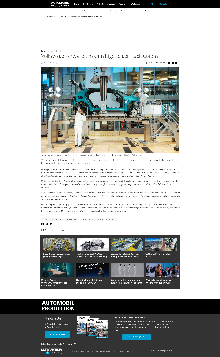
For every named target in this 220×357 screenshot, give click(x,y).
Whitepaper (135, 4)
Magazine (111, 4)
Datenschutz (78, 351)
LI (75, 343)
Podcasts (100, 4)
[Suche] (145, 4)
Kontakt (127, 351)
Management (73, 11)
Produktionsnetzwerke (130, 11)
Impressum (88, 351)
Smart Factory (111, 11)
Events (77, 4)
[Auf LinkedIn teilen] (177, 63)
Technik (99, 11)
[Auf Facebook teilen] (169, 63)
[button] (45, 274)
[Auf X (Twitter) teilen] (173, 63)
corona (100, 219)
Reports (122, 4)
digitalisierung (87, 219)
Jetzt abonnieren (57, 334)
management (72, 219)
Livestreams (88, 4)
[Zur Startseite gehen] (60, 4)
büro (45, 219)
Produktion (88, 11)
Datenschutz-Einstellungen (114, 351)
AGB (71, 351)
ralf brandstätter (57, 219)
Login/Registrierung (162, 4)
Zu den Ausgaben (136, 336)
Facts (133, 351)
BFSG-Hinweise (98, 351)
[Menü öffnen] (45, 4)
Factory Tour (147, 11)
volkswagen (111, 219)
